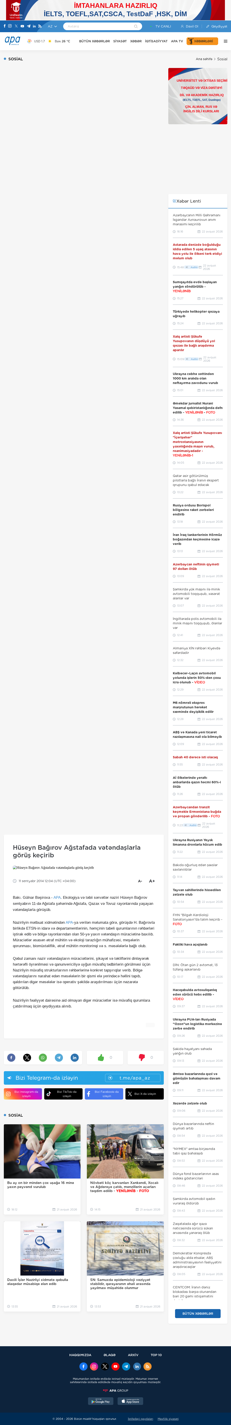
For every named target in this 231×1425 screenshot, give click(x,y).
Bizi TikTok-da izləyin (66, 1094)
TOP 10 (156, 1355)
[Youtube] (22, 26)
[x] (105, 1366)
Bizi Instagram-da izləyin (26, 1094)
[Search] (136, 27)
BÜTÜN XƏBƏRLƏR (94, 41)
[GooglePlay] (101, 1401)
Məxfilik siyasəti (168, 1418)
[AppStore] (130, 1401)
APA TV (177, 41)
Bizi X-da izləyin (145, 1093)
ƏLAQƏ (110, 1355)
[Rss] (40, 26)
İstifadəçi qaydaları (140, 1418)
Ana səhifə (204, 59)
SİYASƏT (120, 41)
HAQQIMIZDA (80, 1355)
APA (57, 897)
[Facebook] (5, 26)
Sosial (222, 59)
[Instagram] (10, 26)
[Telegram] (28, 26)
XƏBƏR (136, 41)
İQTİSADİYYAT (156, 41)
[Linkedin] (34, 26)
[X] (16, 26)
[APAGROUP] (115, 1390)
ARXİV (133, 1355)
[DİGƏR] (224, 41)
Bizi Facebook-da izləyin (107, 1094)
